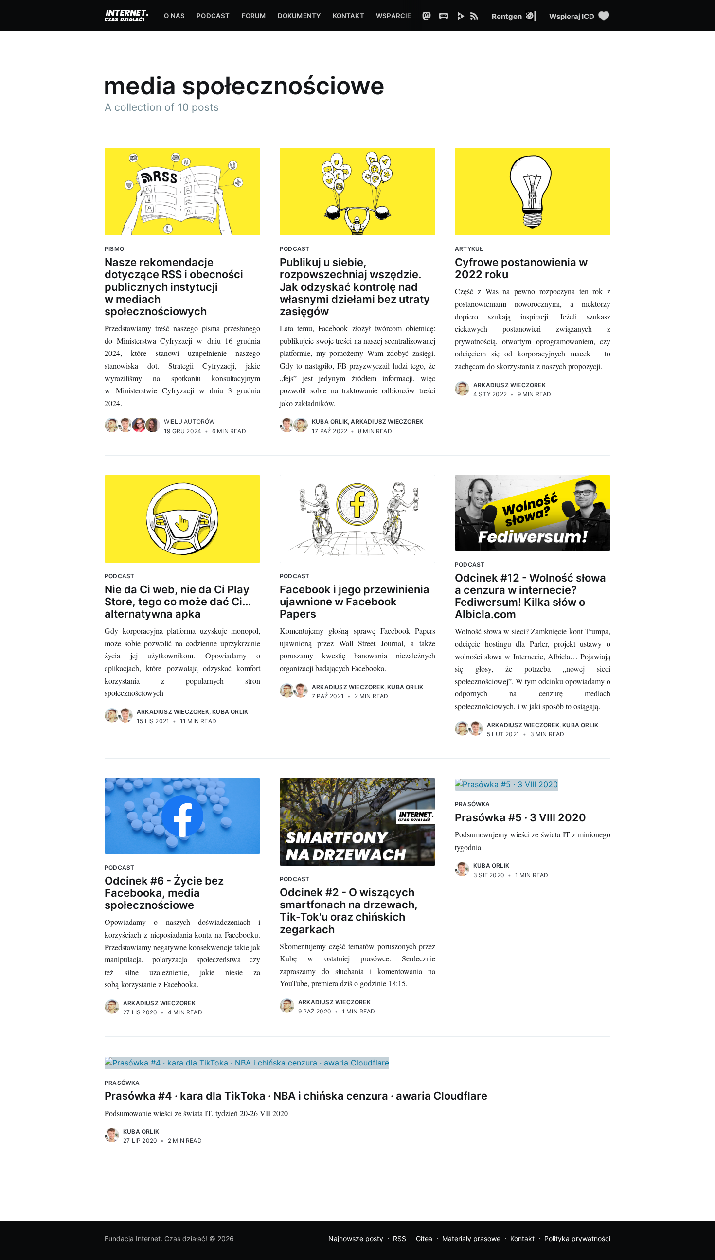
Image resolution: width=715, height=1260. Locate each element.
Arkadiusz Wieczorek (387, 421)
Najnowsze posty (355, 1238)
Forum (254, 15)
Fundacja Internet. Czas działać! (156, 1238)
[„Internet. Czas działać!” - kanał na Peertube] (463, 15)
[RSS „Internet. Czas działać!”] (481, 15)
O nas (174, 15)
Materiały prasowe (471, 1238)
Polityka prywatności (577, 1238)
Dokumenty (299, 15)
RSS (399, 1238)
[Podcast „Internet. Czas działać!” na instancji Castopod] (446, 15)
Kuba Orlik (330, 421)
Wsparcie (393, 15)
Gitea (424, 1238)
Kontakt (348, 15)
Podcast (213, 15)
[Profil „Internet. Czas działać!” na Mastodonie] (429, 15)
